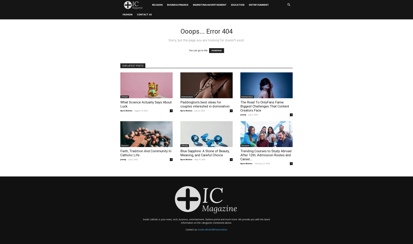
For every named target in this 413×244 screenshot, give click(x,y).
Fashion (127, 14)
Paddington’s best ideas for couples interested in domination (205, 104)
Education (237, 4)
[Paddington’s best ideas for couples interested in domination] (206, 85)
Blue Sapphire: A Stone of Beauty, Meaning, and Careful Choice (205, 153)
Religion (157, 4)
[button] (289, 5)
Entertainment (259, 4)
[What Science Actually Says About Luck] (146, 85)
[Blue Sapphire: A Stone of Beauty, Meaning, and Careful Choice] (206, 134)
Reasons (125, 145)
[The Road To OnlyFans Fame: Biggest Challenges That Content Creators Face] (266, 85)
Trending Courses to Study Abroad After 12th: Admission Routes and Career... (266, 155)
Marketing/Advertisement (210, 4)
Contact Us (144, 14)
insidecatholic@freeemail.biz (212, 229)
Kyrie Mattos (126, 110)
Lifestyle (124, 97)
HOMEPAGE (217, 50)
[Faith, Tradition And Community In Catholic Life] (146, 134)
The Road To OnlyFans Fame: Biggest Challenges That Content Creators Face (264, 106)
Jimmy (243, 114)
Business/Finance (177, 4)
